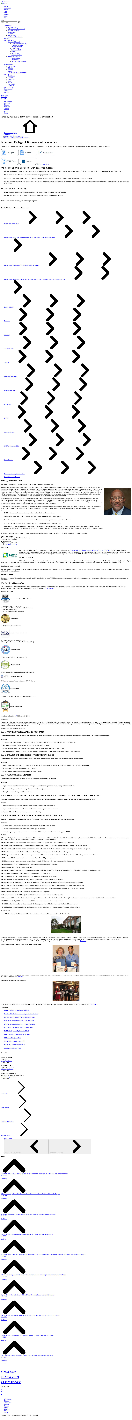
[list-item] (66, 1169)
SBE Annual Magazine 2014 (12, 1048)
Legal (6, 1410)
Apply (6, 6)
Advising (7, 335)
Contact (6, 1404)
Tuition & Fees (15, 58)
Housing (10, 69)
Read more (83, 941)
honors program (12, 35)
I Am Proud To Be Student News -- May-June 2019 (19, 1020)
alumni (6, 90)
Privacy (6, 1406)
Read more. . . (21, 976)
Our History (11, 76)
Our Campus (11, 66)
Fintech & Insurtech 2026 (11, 223)
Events (10, 82)
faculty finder (11, 32)
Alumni (6, 362)
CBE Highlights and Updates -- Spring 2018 (17, 1034)
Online (13, 51)
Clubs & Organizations (11, 376)
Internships (7, 404)
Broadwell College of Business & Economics (17, 138)
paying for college (13, 56)
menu (5, 16)
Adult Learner (15, 48)
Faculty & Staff (8, 307)
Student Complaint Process (12, 477)
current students (8, 87)
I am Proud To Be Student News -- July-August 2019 (19, 1017)
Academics (7, 8)
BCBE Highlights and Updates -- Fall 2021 (16, 1010)
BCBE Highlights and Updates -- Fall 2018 (16, 1031)
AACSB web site (48, 588)
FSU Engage (8, 1399)
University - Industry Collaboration (14, 474)
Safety (6, 1412)
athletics (6, 14)
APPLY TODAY (11, 1382)
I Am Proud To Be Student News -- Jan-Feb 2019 (18, 1027)
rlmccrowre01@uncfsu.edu (8, 1077)
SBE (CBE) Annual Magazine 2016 (14, 1041)
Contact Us (11, 85)
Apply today (4, 95)
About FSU (7, 74)
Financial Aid (15, 59)
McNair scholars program (15, 37)
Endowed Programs (10, 390)
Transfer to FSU (16, 50)
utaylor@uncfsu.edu (11, 544)
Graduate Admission (17, 45)
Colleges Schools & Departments (13, 136)
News (9, 81)
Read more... (94, 1004)
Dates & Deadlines (16, 55)
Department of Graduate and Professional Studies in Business (21, 265)
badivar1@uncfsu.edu (7, 1069)
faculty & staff (8, 89)
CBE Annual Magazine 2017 (12, 1038)
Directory (7, 1409)
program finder (12, 27)
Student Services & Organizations (17, 72)
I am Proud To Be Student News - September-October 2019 (21, 1014)
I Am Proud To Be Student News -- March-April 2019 (19, 1024)
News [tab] (8, 1138)
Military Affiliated (16, 46)
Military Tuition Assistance (19, 61)
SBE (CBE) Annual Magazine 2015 (14, 1044)
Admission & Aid (9, 40)
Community (11, 79)
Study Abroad (8, 460)
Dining (10, 71)
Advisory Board (9, 348)
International (15, 53)
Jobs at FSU (11, 84)
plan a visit (4, 97)
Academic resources (13, 30)
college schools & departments (16, 29)
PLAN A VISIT (10, 1377)
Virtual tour (8, 1371)
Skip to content (5, 1)
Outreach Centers (9, 432)
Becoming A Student (14, 42)
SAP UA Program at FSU (11, 446)
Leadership (11, 77)
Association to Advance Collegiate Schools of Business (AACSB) (91, 550)
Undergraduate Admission (18, 43)
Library (6, 1401)
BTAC (6, 418)
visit (5, 11)
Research (7, 9)
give (5, 12)
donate (2, 98)
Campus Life (8, 64)
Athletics (10, 68)
